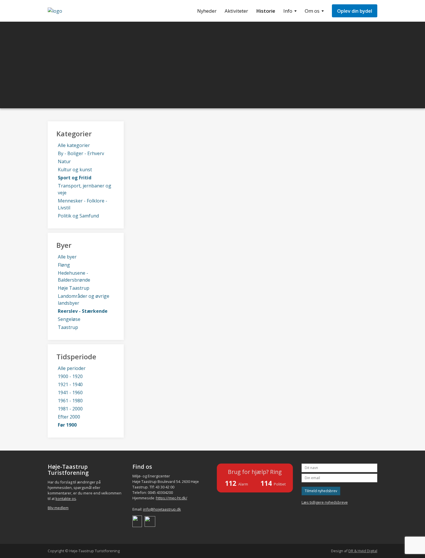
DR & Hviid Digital (362, 550)
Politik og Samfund (78, 216)
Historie (265, 11)
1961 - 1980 (70, 400)
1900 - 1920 (70, 376)
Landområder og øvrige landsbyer (83, 299)
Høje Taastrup (73, 288)
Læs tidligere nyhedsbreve (325, 502)
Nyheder (207, 11)
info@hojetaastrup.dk (162, 509)
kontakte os (66, 498)
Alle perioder (72, 368)
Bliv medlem (58, 507)
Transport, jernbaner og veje (84, 189)
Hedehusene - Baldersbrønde (74, 276)
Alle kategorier (74, 145)
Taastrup (68, 327)
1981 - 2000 (70, 409)
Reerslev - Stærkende (83, 311)
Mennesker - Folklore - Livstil (82, 204)
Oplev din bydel (354, 11)
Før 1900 (67, 425)
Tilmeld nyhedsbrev (321, 490)
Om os (312, 11)
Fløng (64, 265)
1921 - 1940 (70, 384)
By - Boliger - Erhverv (81, 153)
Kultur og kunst (75, 169)
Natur (64, 161)
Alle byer (67, 257)
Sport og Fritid (74, 177)
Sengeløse (69, 319)
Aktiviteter (236, 11)
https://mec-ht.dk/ (171, 498)
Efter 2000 (69, 417)
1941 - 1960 (70, 392)
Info (287, 11)
